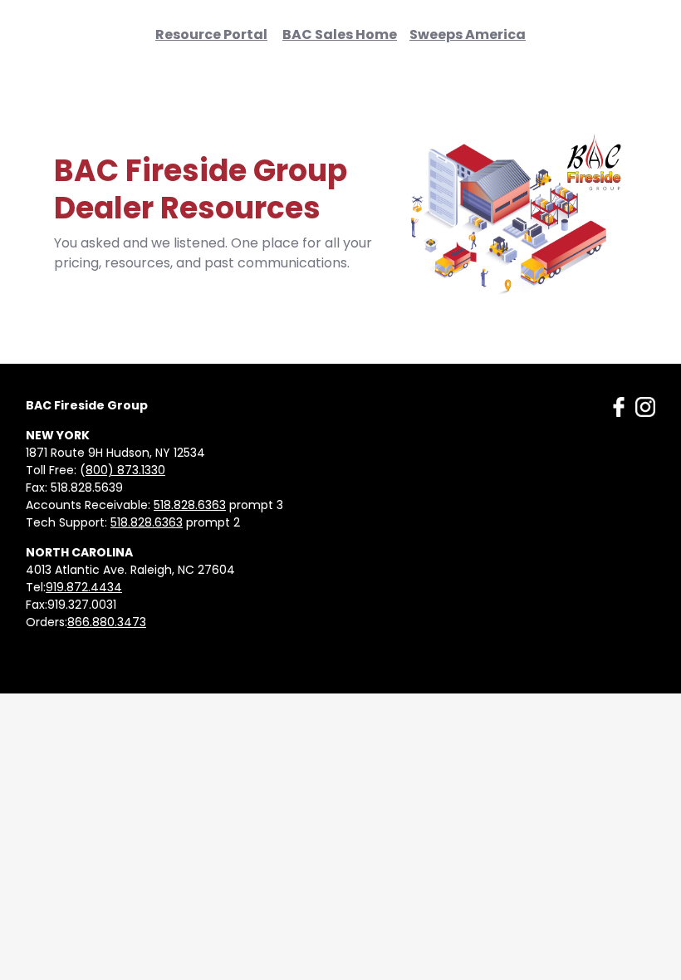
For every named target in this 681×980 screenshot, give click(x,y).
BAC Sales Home (339, 34)
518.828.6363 (190, 505)
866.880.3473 (106, 622)
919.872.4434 (84, 587)
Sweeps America (467, 34)
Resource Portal (211, 34)
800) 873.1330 (125, 470)
